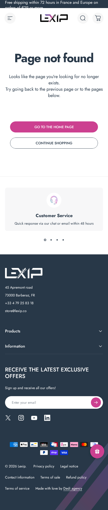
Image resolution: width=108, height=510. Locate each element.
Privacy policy (43, 466)
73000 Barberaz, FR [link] (20, 295)
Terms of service (17, 488)
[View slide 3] (57, 240)
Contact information (19, 477)
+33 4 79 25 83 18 (19, 303)
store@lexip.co (16, 311)
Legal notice (69, 466)
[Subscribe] (96, 402)
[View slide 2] (51, 240)
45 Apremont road (19, 287)
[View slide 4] (63, 240)
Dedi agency (72, 488)
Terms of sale (50, 477)
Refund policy (76, 477)
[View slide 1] (45, 240)
